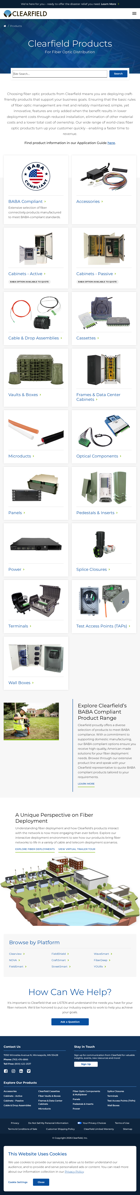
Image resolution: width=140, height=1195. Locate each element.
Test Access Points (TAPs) (121, 1100)
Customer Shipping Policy (60, 1129)
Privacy (15, 1123)
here (111, 143)
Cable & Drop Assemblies (17, 1105)
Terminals (112, 1096)
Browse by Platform (34, 942)
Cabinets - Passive (14, 1100)
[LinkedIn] (21, 1071)
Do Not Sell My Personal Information (48, 1123)
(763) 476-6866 (20, 1059)
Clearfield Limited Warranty (99, 1129)
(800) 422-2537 (23, 1063)
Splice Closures (115, 1091)
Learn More (68, 4)
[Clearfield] (5, 26)
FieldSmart (16, 966)
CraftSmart (59, 960)
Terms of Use (122, 1123)
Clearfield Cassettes (49, 1091)
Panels (76, 1099)
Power (76, 1108)
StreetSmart (59, 966)
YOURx (98, 966)
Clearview (15, 953)
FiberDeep (100, 960)
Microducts (44, 1108)
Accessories (10, 1091)
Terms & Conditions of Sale (22, 1129)
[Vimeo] (29, 1071)
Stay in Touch (84, 1046)
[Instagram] (13, 1071)
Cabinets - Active (13, 1096)
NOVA (13, 960)
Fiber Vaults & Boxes (49, 1096)
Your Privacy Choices (94, 1123)
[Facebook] (6, 1071)
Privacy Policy (74, 1171)
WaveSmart (101, 953)
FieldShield (59, 953)
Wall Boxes (113, 1105)
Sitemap (127, 1129)
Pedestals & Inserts (83, 1104)
